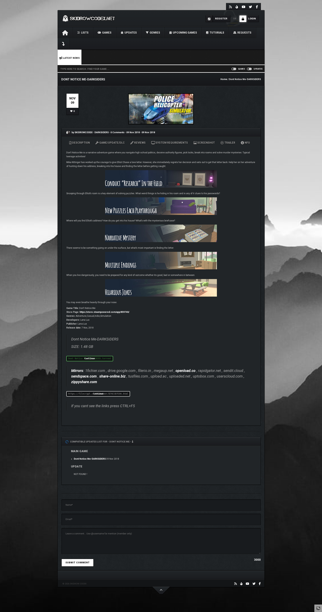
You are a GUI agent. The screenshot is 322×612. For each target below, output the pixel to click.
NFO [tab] (247, 142)
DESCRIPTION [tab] (81, 142)
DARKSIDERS (101, 132)
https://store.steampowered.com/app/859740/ (104, 312)
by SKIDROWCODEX (82, 132)
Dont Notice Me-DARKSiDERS (90, 459)
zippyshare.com (84, 382)
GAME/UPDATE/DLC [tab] (112, 142)
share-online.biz (112, 376)
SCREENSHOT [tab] (206, 142)
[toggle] (318, 608)
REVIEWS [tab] (140, 142)
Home (223, 79)
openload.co (185, 370)
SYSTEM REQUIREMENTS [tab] (171, 142)
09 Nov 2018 (133, 132)
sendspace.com (84, 376)
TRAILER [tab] (229, 142)
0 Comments (117, 132)
